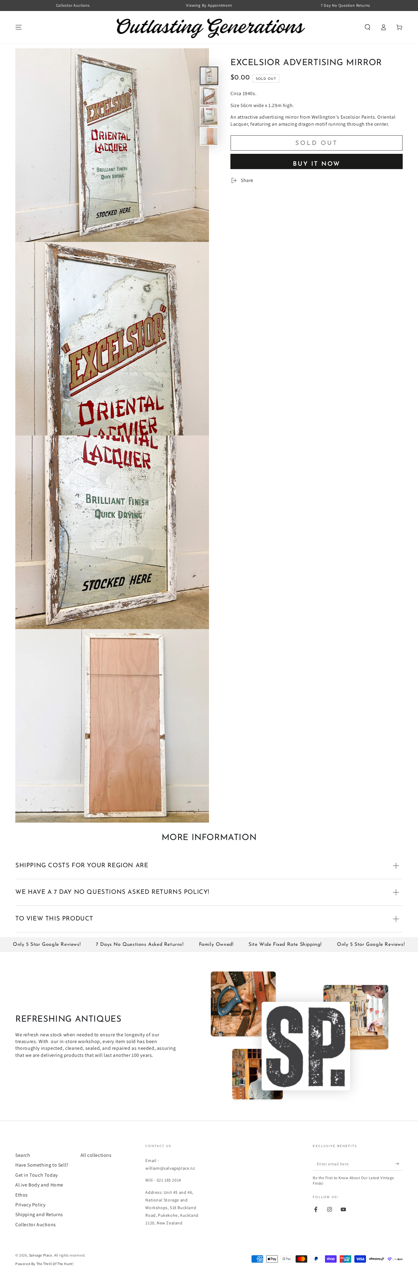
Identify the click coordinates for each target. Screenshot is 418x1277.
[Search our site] (367, 27)
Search (22, 1155)
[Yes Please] (399, 1163)
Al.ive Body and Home (39, 1185)
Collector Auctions (35, 1224)
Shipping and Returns (39, 1214)
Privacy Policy (30, 1204)
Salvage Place (40, 1255)
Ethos (21, 1195)
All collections (96, 1155)
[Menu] (19, 27)
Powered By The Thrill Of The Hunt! (44, 1263)
